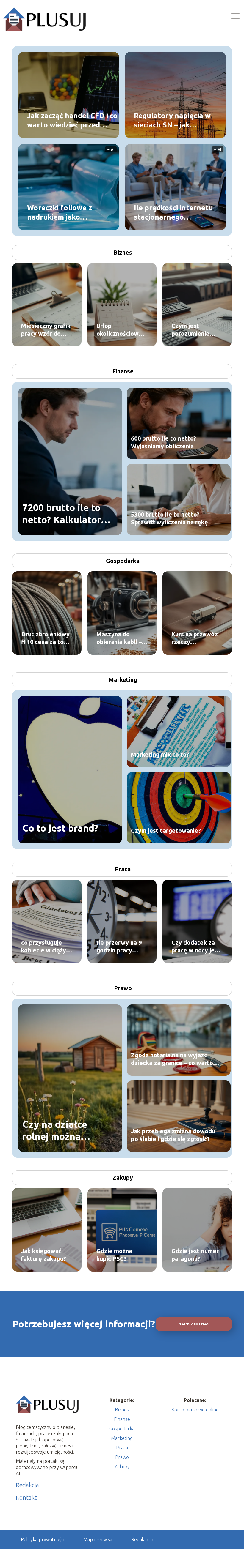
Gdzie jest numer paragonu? (195, 1254)
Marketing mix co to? (160, 754)
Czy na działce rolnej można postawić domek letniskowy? (58, 1131)
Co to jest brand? (60, 828)
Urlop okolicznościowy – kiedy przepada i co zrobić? (121, 329)
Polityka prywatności (42, 1539)
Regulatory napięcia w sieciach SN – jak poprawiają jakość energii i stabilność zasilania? (172, 120)
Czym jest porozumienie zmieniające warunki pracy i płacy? (192, 329)
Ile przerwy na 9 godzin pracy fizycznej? (119, 946)
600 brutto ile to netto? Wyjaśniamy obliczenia (163, 442)
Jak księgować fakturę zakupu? (43, 1254)
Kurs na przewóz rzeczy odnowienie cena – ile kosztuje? (197, 638)
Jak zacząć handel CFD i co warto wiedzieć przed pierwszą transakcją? (72, 120)
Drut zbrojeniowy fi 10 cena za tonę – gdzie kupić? (46, 638)
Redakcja (27, 1485)
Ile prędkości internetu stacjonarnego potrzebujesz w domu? (173, 212)
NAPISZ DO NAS (193, 1324)
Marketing (123, 679)
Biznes (122, 252)
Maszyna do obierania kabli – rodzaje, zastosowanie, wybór (119, 638)
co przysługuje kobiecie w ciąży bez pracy (43, 946)
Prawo (123, 988)
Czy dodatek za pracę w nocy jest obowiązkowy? (195, 946)
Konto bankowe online (195, 1409)
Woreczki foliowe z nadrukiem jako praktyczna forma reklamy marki (59, 212)
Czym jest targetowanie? (166, 830)
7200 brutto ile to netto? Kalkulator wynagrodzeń (61, 514)
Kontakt (26, 1497)
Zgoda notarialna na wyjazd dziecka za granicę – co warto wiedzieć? (172, 1059)
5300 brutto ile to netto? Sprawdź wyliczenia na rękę (169, 518)
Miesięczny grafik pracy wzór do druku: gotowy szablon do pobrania (46, 329)
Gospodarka (123, 560)
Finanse (123, 371)
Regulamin (142, 1539)
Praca (123, 869)
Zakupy (122, 1177)
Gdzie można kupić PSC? (114, 1254)
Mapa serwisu (97, 1539)
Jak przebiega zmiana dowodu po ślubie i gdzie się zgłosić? (173, 1135)
